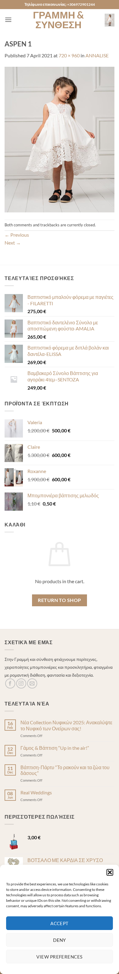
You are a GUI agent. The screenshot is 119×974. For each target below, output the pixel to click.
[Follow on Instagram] (21, 683)
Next (13, 242)
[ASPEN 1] (59, 139)
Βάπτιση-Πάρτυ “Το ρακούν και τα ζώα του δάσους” (65, 770)
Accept (59, 923)
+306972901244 (81, 4)
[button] (110, 872)
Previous (17, 235)
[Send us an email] (32, 683)
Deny (59, 940)
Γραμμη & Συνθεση (58, 19)
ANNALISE (97, 55)
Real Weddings (36, 792)
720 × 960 (69, 55)
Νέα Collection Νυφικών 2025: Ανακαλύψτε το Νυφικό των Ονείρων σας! (66, 725)
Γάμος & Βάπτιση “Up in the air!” (54, 748)
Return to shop (59, 600)
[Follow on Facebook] (10, 683)
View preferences (59, 956)
